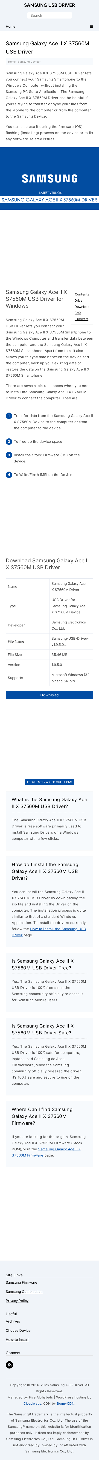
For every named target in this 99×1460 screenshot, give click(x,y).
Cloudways (32, 1403)
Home (12, 61)
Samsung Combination (24, 1291)
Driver (79, 300)
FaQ (78, 313)
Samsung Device (29, 61)
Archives (13, 1321)
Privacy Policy (17, 1301)
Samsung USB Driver (49, 5)
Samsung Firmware (21, 1282)
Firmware (81, 319)
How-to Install (17, 1339)
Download (82, 307)
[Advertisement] (49, 250)
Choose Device (18, 1330)
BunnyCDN (65, 1403)
